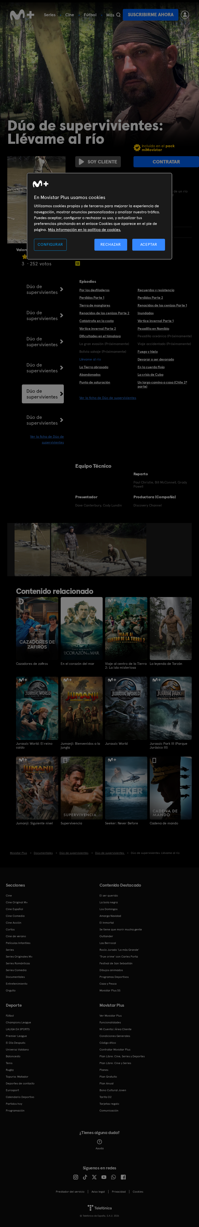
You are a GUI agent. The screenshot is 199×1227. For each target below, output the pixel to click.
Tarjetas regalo (109, 1103)
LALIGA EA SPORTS (18, 1029)
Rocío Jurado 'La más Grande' (119, 949)
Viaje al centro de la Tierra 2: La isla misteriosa (126, 665)
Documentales (15, 977)
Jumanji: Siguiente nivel (34, 823)
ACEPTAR (148, 244)
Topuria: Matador (17, 1076)
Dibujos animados (111, 970)
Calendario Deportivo (20, 1097)
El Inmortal (107, 922)
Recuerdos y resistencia (156, 290)
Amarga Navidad (110, 916)
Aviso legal (98, 1191)
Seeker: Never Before (121, 823)
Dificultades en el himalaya (100, 336)
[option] (33, 549)
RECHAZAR (110, 244)
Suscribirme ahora (151, 14)
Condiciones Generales (115, 1036)
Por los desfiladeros (94, 290)
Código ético (108, 1042)
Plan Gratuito (108, 1076)
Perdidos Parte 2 (150, 297)
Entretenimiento (16, 983)
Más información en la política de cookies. (84, 229)
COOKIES (138, 1191)
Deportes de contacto (20, 1083)
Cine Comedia (15, 916)
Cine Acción (13, 922)
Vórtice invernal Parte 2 (97, 328)
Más (110, 15)
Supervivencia (71, 823)
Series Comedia (16, 970)
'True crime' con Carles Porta (119, 956)
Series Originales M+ (19, 956)
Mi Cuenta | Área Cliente (116, 1029)
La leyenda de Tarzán (166, 664)
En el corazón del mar (77, 664)
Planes (104, 1070)
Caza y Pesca (108, 983)
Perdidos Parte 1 (91, 297)
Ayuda (100, 1148)
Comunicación (109, 1110)
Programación (15, 1110)
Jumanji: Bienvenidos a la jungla (80, 745)
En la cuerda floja (151, 367)
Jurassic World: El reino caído (34, 745)
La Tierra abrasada (93, 367)
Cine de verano (16, 936)
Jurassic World (116, 743)
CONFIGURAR (50, 244)
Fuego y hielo (148, 351)
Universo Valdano (17, 1049)
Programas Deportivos (114, 977)
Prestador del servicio (70, 1191)
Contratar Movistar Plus (115, 1049)
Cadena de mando (164, 823)
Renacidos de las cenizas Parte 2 (104, 313)
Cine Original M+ (17, 902)
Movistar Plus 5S (110, 990)
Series (50, 14)
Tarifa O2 (106, 1097)
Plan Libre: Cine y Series (115, 1063)
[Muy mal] (24, 256)
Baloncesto (13, 1056)
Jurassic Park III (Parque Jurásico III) (168, 745)
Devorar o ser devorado (156, 359)
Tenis (9, 1063)
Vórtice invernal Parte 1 (156, 321)
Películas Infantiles (18, 943)
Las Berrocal (108, 943)
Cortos (10, 929)
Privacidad (119, 1191)
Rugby (10, 1070)
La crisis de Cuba (150, 374)
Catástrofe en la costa (96, 321)
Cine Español (14, 909)
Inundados (146, 313)
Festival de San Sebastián (116, 963)
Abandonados (89, 374)
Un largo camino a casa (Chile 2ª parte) (162, 384)
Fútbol (90, 14)
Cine (69, 14)
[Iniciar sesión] (185, 15)
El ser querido (109, 895)
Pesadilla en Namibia (153, 328)
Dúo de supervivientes (42, 289)
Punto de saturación (94, 382)
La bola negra (109, 902)
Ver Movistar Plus (111, 1015)
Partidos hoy (14, 1103)
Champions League (18, 1022)
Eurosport (12, 1090)
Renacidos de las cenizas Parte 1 (162, 305)
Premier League (16, 1036)
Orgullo (11, 990)
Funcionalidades (110, 1022)
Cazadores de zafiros (32, 664)
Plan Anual (107, 1083)
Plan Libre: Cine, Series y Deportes (122, 1056)
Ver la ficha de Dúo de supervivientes (107, 398)
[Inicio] (22, 14)
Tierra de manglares (94, 305)
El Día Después (15, 1042)
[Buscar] (118, 15)
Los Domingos (108, 909)
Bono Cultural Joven (113, 1090)
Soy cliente (102, 162)
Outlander (106, 936)
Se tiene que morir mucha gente (121, 929)
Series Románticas (18, 963)
